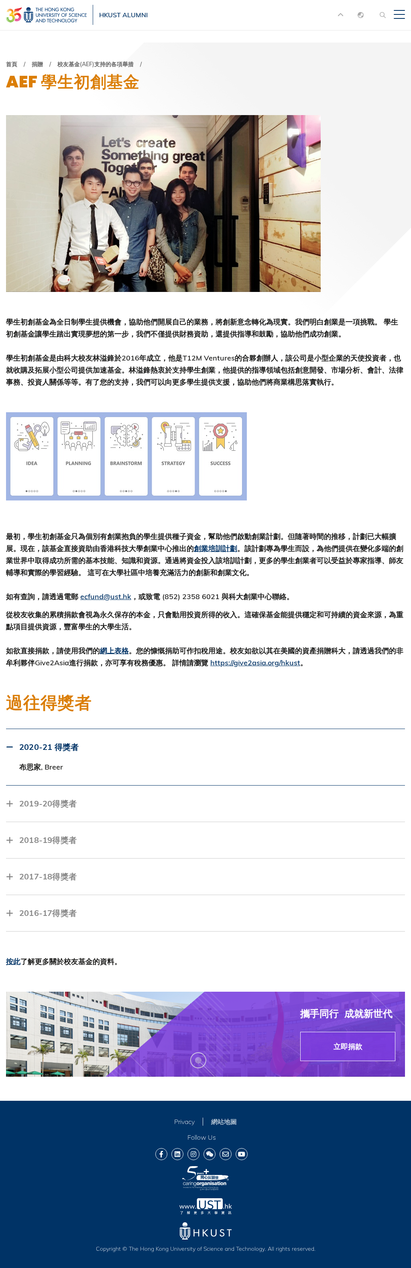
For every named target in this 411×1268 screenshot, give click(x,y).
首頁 (11, 64)
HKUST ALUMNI (123, 15)
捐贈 (37, 64)
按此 (13, 961)
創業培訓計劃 (215, 548)
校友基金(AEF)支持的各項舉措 (95, 64)
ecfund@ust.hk (105, 596)
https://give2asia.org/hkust (255, 662)
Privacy (184, 1122)
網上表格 (114, 650)
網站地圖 (224, 1122)
